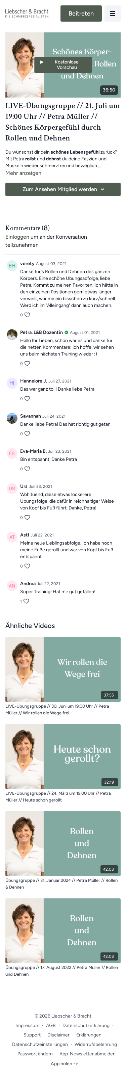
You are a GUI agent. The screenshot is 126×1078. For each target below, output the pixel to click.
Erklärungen (88, 1035)
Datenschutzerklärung (86, 1025)
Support (32, 1035)
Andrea (28, 583)
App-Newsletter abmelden (87, 1054)
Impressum (27, 1025)
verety (27, 263)
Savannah (30, 416)
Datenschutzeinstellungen (40, 1044)
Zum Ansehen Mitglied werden (60, 189)
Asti (24, 535)
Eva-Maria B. (33, 451)
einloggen (17, 237)
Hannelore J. (33, 381)
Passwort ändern (35, 1054)
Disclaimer (58, 1035)
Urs (24, 486)
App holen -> (64, 1064)
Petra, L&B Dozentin (41, 332)
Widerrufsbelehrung (96, 1044)
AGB (51, 1025)
